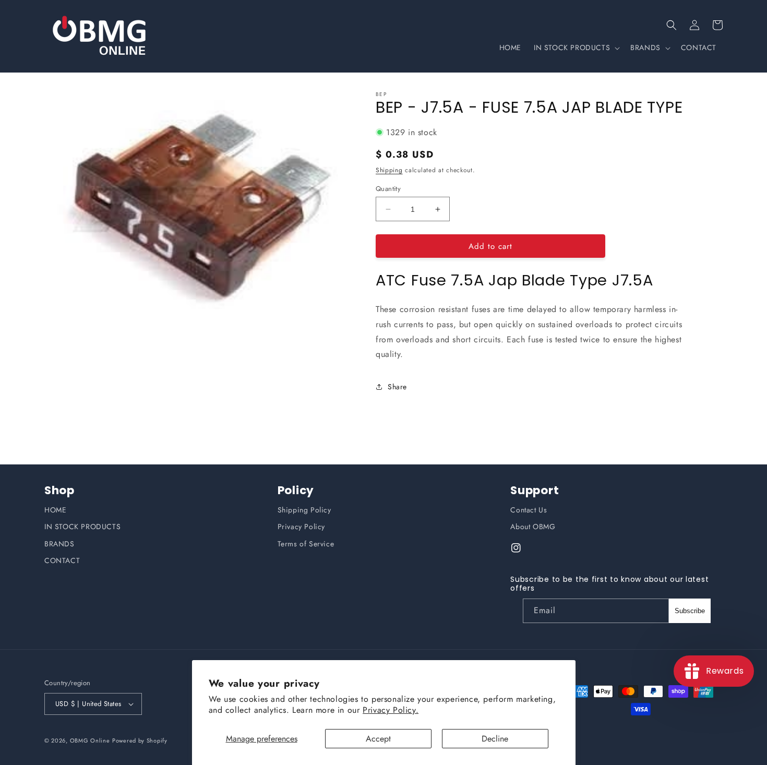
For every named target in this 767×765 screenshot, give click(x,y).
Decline (495, 739)
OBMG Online (90, 740)
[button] (671, 25)
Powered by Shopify (139, 740)
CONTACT (62, 560)
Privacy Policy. (390, 710)
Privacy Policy (301, 526)
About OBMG (532, 526)
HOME (55, 510)
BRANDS (59, 544)
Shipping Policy (304, 510)
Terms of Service (306, 544)
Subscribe (690, 611)
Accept (378, 739)
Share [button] (397, 386)
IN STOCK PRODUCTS (82, 526)
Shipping (389, 170)
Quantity (388, 189)
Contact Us (528, 510)
